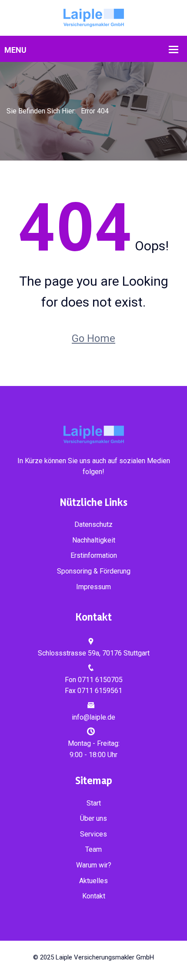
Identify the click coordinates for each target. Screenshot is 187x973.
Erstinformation (93, 555)
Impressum (93, 587)
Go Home (93, 338)
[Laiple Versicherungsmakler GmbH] (93, 17)
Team (93, 849)
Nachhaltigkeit (93, 540)
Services (93, 834)
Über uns (93, 818)
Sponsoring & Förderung (93, 571)
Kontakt (93, 896)
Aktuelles (93, 881)
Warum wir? (93, 865)
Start (94, 803)
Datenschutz (93, 524)
